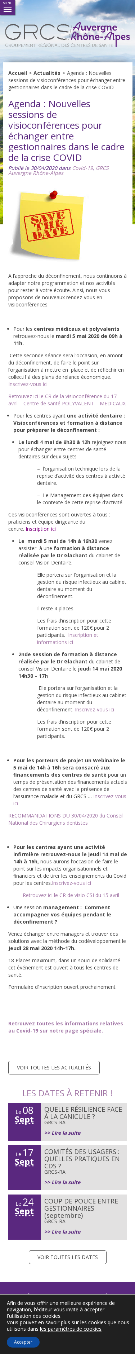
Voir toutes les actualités (54, 1067)
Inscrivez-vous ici (94, 709)
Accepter (23, 1342)
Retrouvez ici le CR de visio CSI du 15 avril (71, 895)
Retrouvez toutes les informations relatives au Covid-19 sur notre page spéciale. (65, 1027)
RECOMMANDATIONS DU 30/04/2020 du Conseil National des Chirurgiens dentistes (65, 819)
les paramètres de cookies (71, 1329)
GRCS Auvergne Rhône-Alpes (58, 170)
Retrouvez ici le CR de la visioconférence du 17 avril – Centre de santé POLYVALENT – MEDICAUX (67, 400)
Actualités (46, 73)
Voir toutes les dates (67, 1257)
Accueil (17, 73)
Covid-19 (82, 168)
